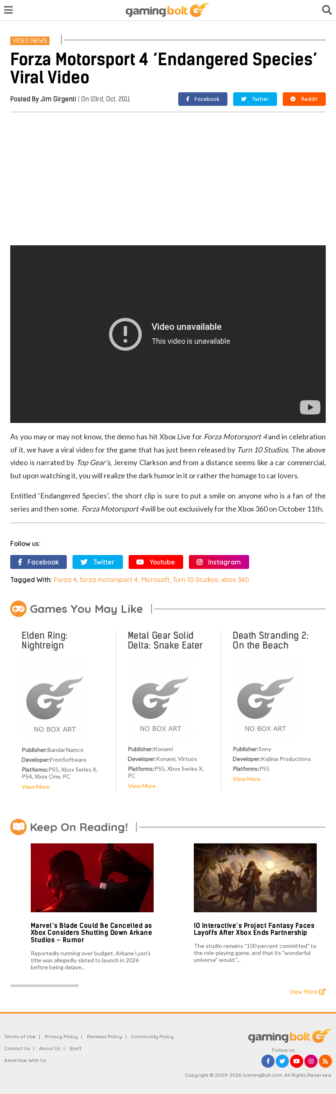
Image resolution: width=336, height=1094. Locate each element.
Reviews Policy (104, 1036)
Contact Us (17, 1048)
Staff (75, 1048)
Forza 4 (65, 580)
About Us (49, 1048)
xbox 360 (235, 580)
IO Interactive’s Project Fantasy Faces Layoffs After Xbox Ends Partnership (254, 929)
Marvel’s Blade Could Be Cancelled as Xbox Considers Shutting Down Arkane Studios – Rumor (91, 933)
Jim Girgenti (58, 99)
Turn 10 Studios (195, 580)
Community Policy (152, 1036)
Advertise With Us (25, 1060)
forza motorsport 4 (109, 580)
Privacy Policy (61, 1036)
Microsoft (155, 580)
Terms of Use (20, 1036)
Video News (30, 40)
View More (36, 786)
